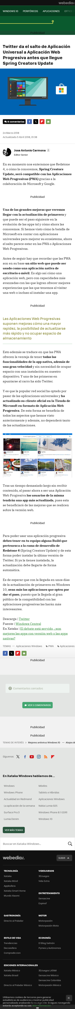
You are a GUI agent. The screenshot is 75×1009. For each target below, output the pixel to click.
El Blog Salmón (47, 943)
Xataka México (12, 970)
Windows (9, 785)
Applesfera (10, 885)
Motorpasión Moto (49, 925)
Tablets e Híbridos (49, 792)
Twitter (35, 121)
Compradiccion (12, 952)
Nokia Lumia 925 (48, 805)
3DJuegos (44, 876)
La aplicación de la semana (19, 805)
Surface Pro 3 (12, 812)
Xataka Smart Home (15, 890)
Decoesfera (10, 948)
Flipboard (42, 121)
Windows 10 (45, 819)
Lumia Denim (11, 819)
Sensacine (44, 898)
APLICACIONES (51, 11)
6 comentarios (16, 121)
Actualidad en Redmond (18, 799)
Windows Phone (13, 792)
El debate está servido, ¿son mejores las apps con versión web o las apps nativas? (35, 633)
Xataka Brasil (11, 975)
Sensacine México (49, 975)
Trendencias (10, 943)
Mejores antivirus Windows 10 (44, 742)
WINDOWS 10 (10, 11)
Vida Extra (44, 881)
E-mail (48, 121)
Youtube (32, 756)
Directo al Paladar (13, 920)
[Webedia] (67, 3)
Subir (61, 857)
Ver (39, 705)
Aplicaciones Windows (29, 646)
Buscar (70, 844)
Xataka (8, 876)
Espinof (43, 903)
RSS (45, 756)
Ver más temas (14, 830)
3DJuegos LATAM (48, 970)
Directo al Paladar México (18, 985)
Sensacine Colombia (50, 980)
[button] (31, 150)
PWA (51, 646)
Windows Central (28, 624)
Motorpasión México (50, 985)
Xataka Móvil (11, 881)
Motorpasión (45, 920)
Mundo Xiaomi (11, 895)
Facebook (29, 121)
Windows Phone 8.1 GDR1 (53, 812)
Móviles (43, 785)
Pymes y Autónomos (50, 948)
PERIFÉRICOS (30, 11)
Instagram (39, 756)
